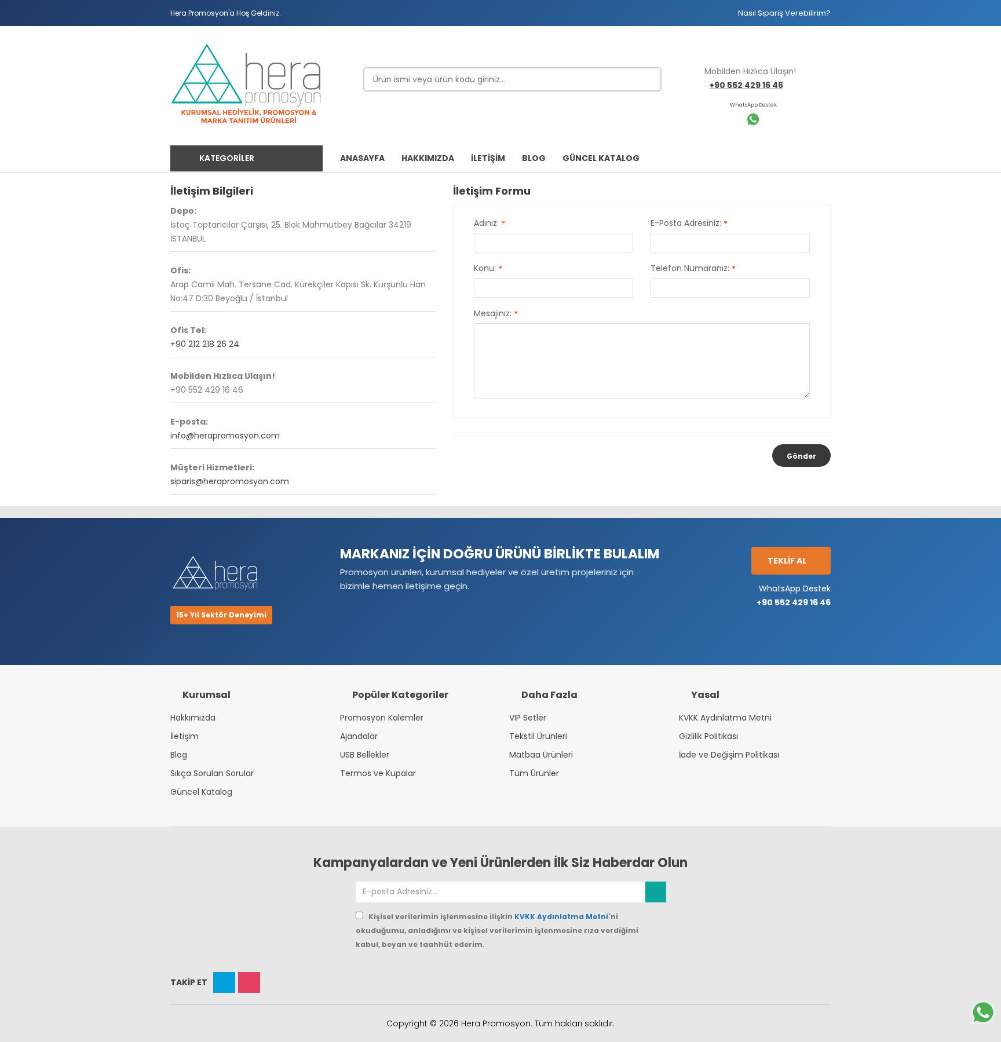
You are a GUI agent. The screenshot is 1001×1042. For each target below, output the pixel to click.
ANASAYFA (362, 158)
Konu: (488, 268)
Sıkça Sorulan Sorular (212, 773)
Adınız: (489, 223)
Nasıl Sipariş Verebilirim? (784, 13)
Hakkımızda (192, 717)
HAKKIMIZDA (427, 158)
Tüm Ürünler (534, 773)
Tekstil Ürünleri (538, 736)
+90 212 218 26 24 (204, 344)
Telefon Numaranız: (693, 268)
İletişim (184, 736)
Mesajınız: (496, 314)
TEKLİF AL (788, 560)
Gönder (801, 456)
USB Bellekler (364, 755)
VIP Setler (527, 717)
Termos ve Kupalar (378, 773)
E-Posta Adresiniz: (689, 223)
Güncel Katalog (201, 792)
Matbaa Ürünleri (541, 755)
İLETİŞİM (488, 158)
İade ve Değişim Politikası (729, 755)
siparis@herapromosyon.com (229, 481)
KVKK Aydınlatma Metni (725, 717)
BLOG (534, 158)
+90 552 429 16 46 (746, 85)
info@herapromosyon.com (225, 435)
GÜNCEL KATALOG (601, 158)
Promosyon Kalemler (381, 717)
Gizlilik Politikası (708, 736)
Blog (178, 755)
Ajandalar (359, 736)
